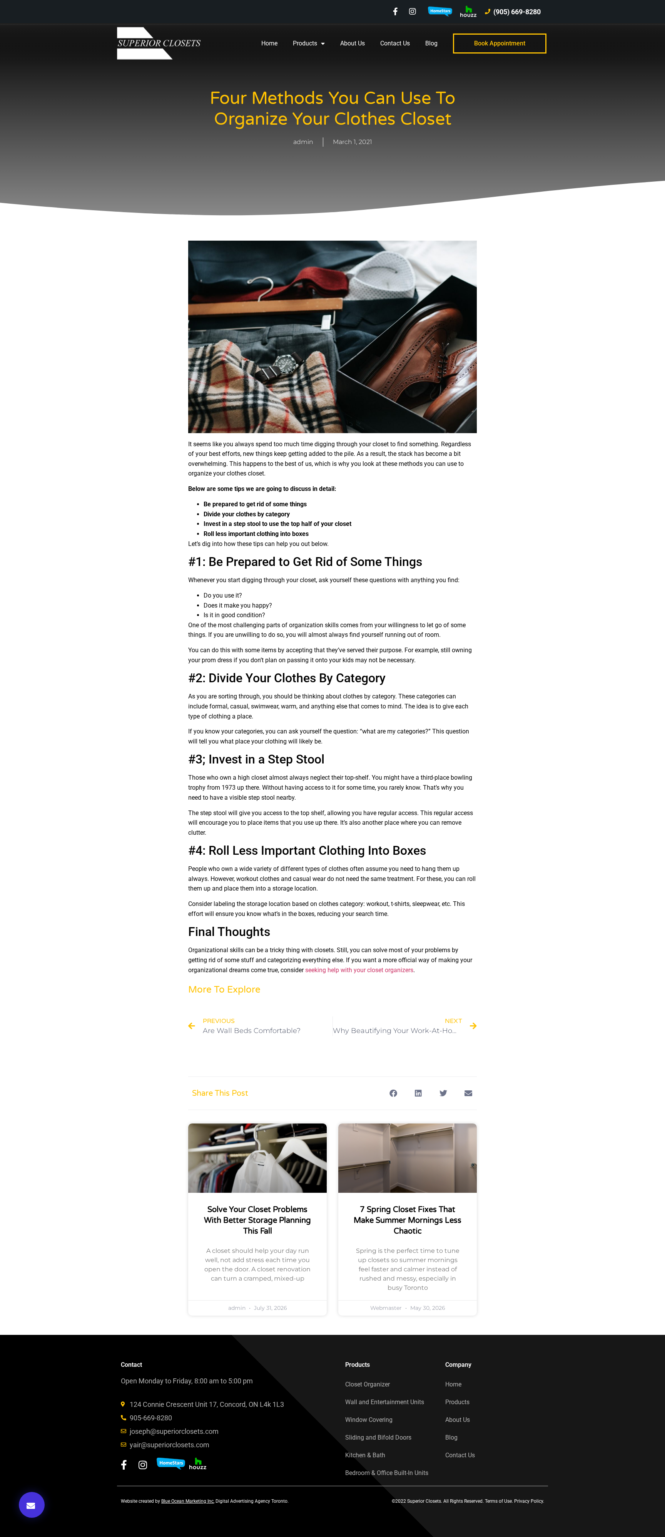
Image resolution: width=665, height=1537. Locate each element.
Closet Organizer (367, 1384)
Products (305, 43)
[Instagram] (412, 11)
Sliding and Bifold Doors (378, 1437)
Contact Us (395, 43)
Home (269, 43)
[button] (32, 1505)
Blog (431, 43)
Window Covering (369, 1419)
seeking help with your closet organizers (359, 970)
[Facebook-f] (395, 11)
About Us (352, 43)
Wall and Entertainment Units (384, 1402)
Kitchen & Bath (365, 1455)
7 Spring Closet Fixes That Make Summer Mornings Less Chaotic (407, 1220)
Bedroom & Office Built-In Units (386, 1473)
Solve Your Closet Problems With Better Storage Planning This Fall (257, 1220)
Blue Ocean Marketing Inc (187, 1501)
